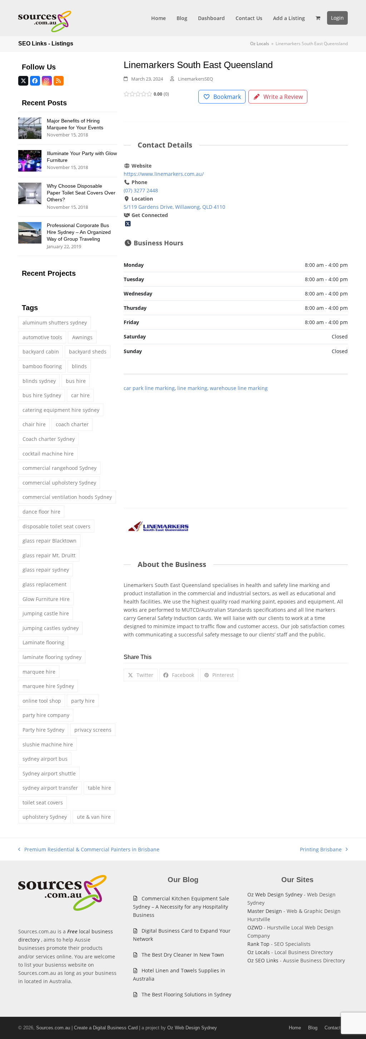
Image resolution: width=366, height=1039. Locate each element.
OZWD (254, 927)
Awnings (82, 337)
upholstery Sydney (45, 816)
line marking (192, 388)
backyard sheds (88, 351)
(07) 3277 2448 (141, 190)
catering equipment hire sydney (61, 410)
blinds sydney (39, 380)
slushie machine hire (48, 744)
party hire (83, 700)
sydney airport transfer (50, 787)
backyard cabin (41, 351)
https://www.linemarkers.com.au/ (164, 173)
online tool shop (42, 700)
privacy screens (93, 729)
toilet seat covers (43, 802)
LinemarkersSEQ (195, 79)
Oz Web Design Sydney (274, 894)
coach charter (72, 424)
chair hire (34, 424)
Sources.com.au (53, 1027)
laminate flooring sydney (52, 657)
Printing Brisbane (321, 849)
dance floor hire (41, 511)
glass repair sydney (46, 569)
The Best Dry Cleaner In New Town (183, 954)
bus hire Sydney (42, 395)
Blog (312, 1027)
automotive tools (42, 337)
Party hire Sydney (43, 729)
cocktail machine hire (48, 453)
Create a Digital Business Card (106, 1027)
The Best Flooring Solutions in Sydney (186, 994)
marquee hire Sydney (48, 686)
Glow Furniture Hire (46, 599)
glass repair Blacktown (49, 540)
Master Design (264, 911)
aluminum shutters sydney (55, 322)
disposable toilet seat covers (56, 526)
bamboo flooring (42, 366)
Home (295, 1027)
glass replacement (44, 584)
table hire (99, 787)
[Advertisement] (236, 442)
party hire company (46, 715)
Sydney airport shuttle (49, 773)
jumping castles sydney (51, 628)
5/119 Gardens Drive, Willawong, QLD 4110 (174, 206)
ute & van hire (94, 816)
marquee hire (39, 671)
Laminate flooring (43, 642)
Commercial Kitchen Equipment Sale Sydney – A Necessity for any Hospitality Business (181, 906)
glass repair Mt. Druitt (49, 555)
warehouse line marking (239, 388)
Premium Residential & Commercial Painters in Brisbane (88, 849)
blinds (79, 366)
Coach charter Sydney (49, 439)
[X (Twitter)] (128, 223)
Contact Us (336, 1027)
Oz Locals (258, 952)
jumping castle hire (46, 613)
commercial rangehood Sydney (60, 468)
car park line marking (149, 388)
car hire (80, 395)
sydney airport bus (45, 758)
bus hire (76, 380)
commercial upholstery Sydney (59, 482)
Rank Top (258, 944)
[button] (318, 18)
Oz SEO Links (262, 960)
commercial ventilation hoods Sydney (67, 497)
